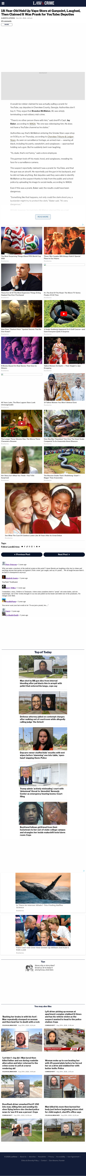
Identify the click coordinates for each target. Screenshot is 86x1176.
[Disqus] (43, 589)
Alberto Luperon (8, 18)
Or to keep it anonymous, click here (44, 969)
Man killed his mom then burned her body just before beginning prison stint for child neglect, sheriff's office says (64, 1109)
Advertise (32, 1157)
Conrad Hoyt (50, 1025)
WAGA (32, 124)
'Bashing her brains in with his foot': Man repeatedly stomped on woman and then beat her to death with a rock (21, 1019)
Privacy (51, 1157)
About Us (23, 1157)
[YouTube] (22, 547)
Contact (44, 1160)
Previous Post (23, 554)
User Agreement (73, 1157)
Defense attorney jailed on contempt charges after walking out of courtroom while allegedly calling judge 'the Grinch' (42, 719)
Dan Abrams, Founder (57, 1160)
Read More (43, 217)
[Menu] (3, 3)
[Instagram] (29, 547)
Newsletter (42, 1157)
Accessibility (60, 1157)
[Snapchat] (37, 547)
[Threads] (32, 547)
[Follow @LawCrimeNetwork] (34, 547)
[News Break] (39, 547)
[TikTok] (27, 547)
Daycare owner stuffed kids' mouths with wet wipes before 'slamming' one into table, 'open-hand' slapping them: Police (42, 755)
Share (6, 24)
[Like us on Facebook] (25, 547)
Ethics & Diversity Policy (30, 1160)
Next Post (63, 554)
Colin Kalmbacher (9, 1025)
